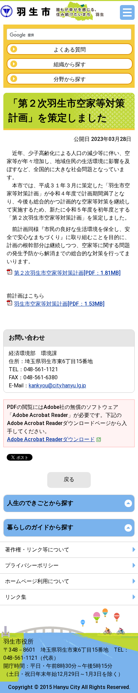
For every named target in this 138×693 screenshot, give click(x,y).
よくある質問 (70, 49)
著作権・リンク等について (37, 549)
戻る (69, 479)
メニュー (127, 12)
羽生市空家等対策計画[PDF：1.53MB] (59, 304)
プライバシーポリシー (32, 565)
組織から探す (70, 64)
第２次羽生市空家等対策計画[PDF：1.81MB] (67, 273)
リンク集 (15, 597)
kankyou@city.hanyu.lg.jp (57, 385)
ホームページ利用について (37, 581)
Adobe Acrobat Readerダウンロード (51, 439)
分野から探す (70, 79)
